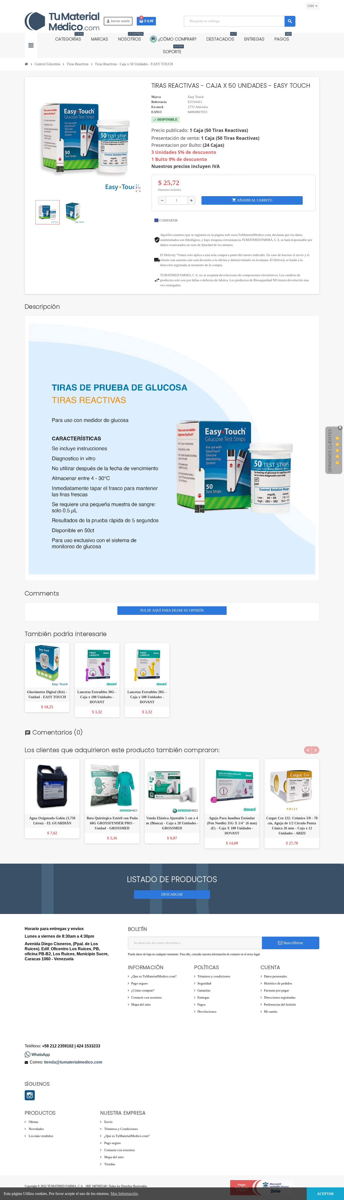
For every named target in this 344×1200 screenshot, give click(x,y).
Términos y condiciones (213, 976)
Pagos (201, 1004)
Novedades (36, 1129)
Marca (156, 97)
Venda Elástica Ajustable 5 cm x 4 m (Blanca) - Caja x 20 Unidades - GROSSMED (172, 823)
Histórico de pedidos (278, 983)
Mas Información (124, 1193)
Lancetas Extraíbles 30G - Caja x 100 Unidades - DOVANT (97, 697)
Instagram (30, 1095)
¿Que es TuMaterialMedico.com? (154, 976)
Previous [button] (308, 750)
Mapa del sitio (141, 1004)
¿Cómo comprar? (142, 990)
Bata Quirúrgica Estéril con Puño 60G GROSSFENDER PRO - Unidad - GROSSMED (112, 823)
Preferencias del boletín (280, 1004)
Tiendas (109, 1164)
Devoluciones (206, 1011)
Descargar (172, 894)
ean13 (156, 112)
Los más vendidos (40, 1136)
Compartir (168, 220)
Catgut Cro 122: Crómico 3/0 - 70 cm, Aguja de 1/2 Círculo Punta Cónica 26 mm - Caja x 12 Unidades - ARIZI (292, 825)
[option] (52, 804)
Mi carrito (271, 1011)
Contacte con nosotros (146, 997)
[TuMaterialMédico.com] (62, 21)
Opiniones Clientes (330, 451)
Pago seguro (139, 983)
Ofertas (33, 1122)
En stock (157, 107)
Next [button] (315, 750)
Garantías (203, 990)
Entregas (203, 997)
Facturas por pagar (276, 990)
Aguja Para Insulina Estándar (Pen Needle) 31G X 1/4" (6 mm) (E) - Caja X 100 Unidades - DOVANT (232, 825)
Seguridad (204, 983)
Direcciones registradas (279, 997)
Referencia (159, 102)
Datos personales (275, 976)
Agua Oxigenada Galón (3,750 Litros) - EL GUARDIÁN (52, 820)
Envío (108, 1122)
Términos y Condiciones (121, 1129)
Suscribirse (292, 942)
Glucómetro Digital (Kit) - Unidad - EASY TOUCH (47, 694)
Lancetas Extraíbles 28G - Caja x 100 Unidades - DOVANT (147, 697)
